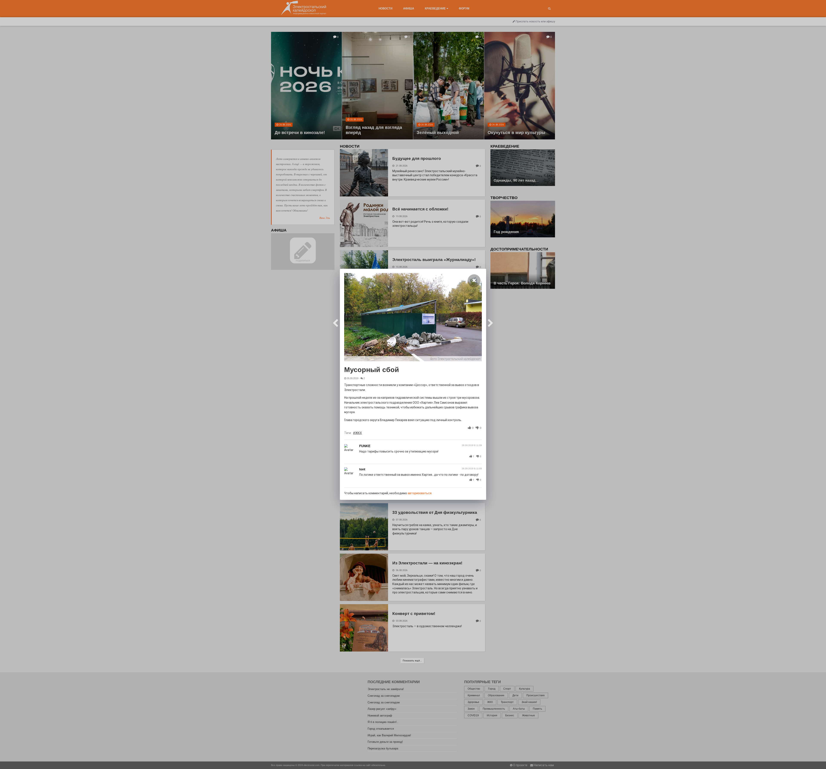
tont (362, 469)
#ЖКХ (357, 433)
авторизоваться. (420, 493)
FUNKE (364, 446)
